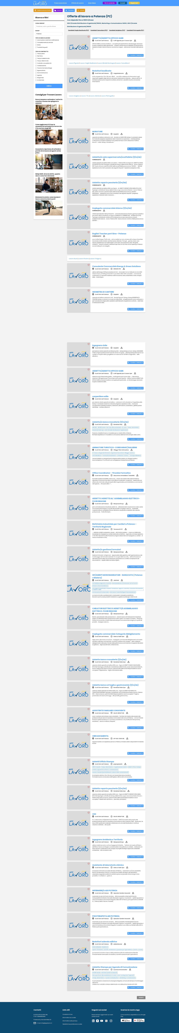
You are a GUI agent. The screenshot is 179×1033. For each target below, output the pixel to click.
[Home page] (40, 5)
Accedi (122, 3)
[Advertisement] (106, 113)
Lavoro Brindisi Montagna (106, 63)
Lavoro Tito (85, 96)
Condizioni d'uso (68, 1014)
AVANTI (141, 997)
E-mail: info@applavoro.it (44, 1023)
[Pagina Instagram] (111, 1021)
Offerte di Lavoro (77, 3)
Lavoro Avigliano (74, 96)
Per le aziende (110, 3)
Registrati (134, 3)
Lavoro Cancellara (122, 63)
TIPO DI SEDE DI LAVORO (42, 38)
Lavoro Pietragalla (107, 96)
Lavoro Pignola (74, 63)
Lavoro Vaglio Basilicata (88, 63)
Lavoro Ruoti (73, 259)
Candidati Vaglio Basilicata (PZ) (78, 30)
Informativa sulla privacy (70, 1021)
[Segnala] (135, 40)
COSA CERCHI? (39, 23)
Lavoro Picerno (84, 259)
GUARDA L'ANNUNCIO (136, 55)
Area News (92, 3)
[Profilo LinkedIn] (93, 1021)
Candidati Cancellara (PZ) (98, 30)
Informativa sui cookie (69, 1017)
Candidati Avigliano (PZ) (117, 30)
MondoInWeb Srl (46, 1019)
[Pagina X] (106, 1021)
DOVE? (37, 30)
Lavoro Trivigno (95, 259)
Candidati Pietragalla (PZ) (135, 30)
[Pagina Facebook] (97, 1021)
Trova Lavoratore (60, 3)
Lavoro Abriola (95, 96)
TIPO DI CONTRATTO (41, 51)
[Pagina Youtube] (101, 1021)
